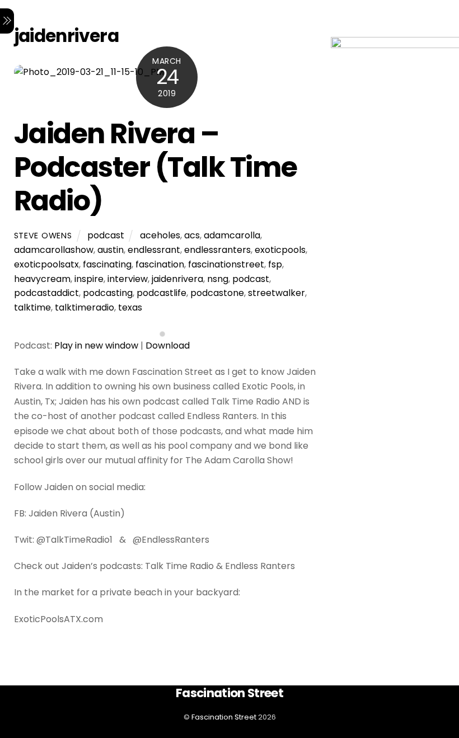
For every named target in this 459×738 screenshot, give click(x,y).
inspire (89, 278)
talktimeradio (84, 307)
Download (168, 345)
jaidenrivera (177, 278)
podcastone (217, 292)
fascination (159, 264)
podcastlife (161, 292)
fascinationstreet (226, 264)
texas (130, 307)
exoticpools (280, 249)
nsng (217, 278)
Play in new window (96, 345)
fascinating (107, 264)
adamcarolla (232, 235)
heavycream (42, 278)
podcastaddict (46, 292)
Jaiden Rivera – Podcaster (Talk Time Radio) (155, 166)
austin (110, 249)
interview (127, 278)
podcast (105, 235)
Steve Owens (43, 235)
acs (192, 235)
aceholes (160, 235)
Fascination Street (223, 717)
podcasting (108, 292)
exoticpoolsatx (46, 264)
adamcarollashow (53, 249)
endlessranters (217, 249)
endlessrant (154, 249)
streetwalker (276, 292)
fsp (275, 264)
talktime (32, 307)
